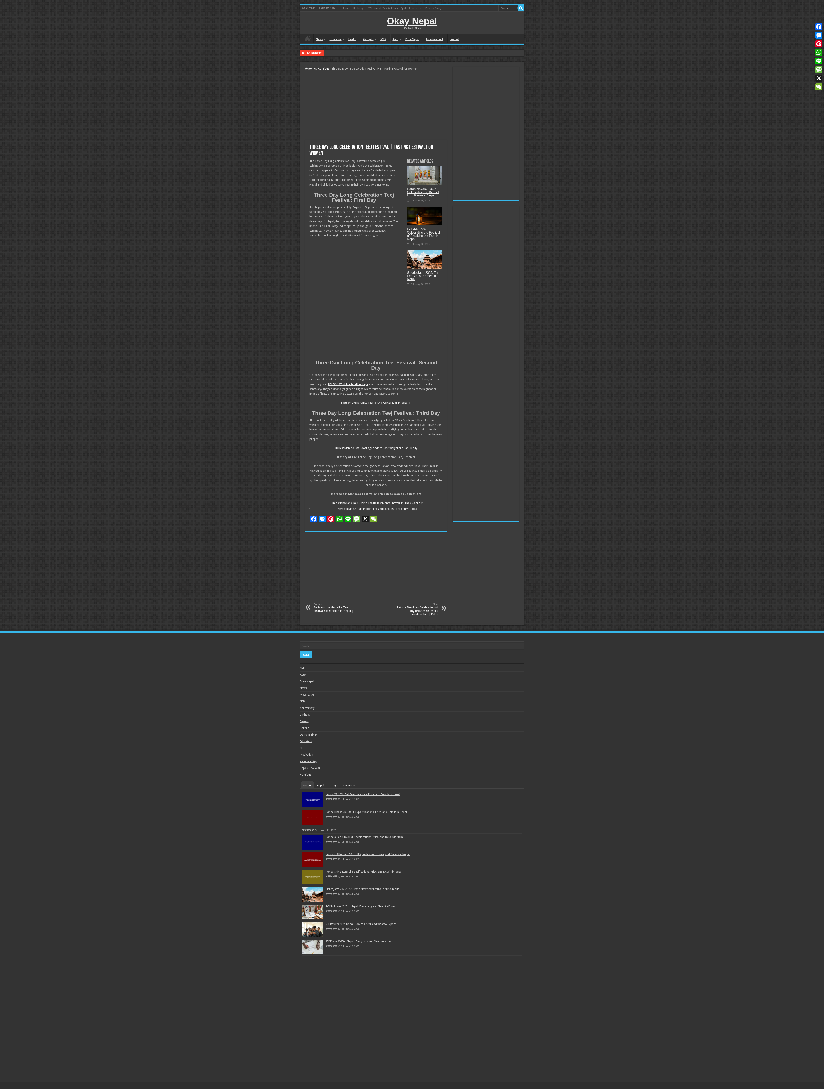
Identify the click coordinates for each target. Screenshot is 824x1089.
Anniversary (307, 708)
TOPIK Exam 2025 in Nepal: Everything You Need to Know (360, 906)
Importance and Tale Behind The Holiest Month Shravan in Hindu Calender (377, 503)
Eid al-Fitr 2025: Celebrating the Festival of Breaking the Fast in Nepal (423, 234)
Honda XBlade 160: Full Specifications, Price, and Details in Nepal (365, 836)
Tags (335, 785)
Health (352, 39)
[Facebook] (819, 26)
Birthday (358, 8)
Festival (454, 39)
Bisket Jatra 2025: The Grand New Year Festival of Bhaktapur (362, 889)
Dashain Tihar (308, 734)
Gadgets (368, 39)
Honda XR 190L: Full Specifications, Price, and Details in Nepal (363, 794)
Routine (304, 728)
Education (336, 39)
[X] (819, 78)
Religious (323, 68)
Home (345, 8)
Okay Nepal (412, 21)
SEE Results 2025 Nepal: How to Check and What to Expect (361, 924)
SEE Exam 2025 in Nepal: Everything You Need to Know (358, 941)
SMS (383, 39)
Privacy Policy (433, 8)
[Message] (819, 69)
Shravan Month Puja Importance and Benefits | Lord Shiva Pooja (377, 508)
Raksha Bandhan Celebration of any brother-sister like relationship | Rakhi (417, 609)
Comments (350, 785)
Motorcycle (307, 694)
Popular (322, 785)
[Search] (521, 8)
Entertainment (434, 39)
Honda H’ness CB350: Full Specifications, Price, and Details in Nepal (366, 812)
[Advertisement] (376, 106)
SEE (302, 748)
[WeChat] (819, 86)
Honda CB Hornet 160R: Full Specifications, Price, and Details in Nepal (367, 53)
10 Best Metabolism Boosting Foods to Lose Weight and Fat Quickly (376, 448)
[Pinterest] (819, 44)
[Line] (819, 61)
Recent (307, 785)
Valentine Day (308, 761)
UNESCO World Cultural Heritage (348, 384)
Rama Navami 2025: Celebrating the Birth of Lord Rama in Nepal (423, 192)
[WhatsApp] (819, 52)
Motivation (306, 754)
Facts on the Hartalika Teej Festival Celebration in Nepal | (375, 402)
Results (304, 721)
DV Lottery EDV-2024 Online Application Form (394, 8)
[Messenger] (819, 35)
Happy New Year (310, 768)
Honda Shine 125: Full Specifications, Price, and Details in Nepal (364, 871)
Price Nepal (412, 39)
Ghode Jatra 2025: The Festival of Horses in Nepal (423, 276)
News (319, 39)
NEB (302, 701)
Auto (395, 39)
